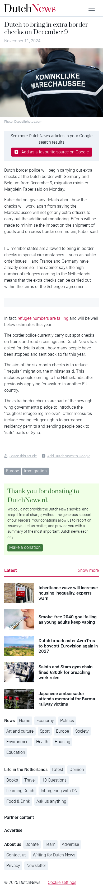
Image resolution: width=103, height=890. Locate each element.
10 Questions (54, 780)
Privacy (13, 865)
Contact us (16, 854)
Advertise (70, 844)
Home (24, 720)
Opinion (76, 769)
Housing (62, 741)
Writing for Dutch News (54, 854)
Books (12, 780)
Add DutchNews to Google (68, 456)
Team (50, 844)
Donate (32, 844)
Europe (12, 470)
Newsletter (36, 865)
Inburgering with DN (59, 790)
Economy (45, 720)
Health (42, 741)
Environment (18, 741)
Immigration (35, 470)
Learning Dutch (20, 790)
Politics (67, 720)
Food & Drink (18, 801)
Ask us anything (51, 801)
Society (82, 731)
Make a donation (25, 547)
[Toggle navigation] (92, 8)
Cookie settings (62, 882)
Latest (10, 570)
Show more (88, 570)
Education (15, 752)
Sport (45, 731)
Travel (30, 780)
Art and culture (20, 731)
